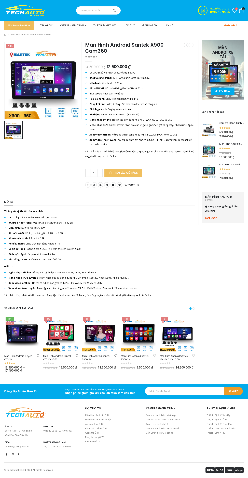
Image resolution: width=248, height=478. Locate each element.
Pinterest (106, 185)
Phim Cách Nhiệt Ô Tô (96, 428)
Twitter (94, 185)
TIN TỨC (130, 25)
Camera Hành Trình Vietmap (161, 415)
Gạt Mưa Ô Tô (92, 432)
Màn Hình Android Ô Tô (97, 415)
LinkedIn (100, 185)
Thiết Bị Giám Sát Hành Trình (222, 428)
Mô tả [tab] (8, 202)
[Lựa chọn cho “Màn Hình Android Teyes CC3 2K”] (34, 321)
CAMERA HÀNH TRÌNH (72, 25)
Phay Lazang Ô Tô (94, 437)
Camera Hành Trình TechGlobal (162, 428)
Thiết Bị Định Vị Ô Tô (217, 419)
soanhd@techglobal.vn (17, 446)
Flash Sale (230, 25)
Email (113, 185)
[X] (13, 454)
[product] (209, 129)
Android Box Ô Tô (94, 423)
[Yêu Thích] (38, 355)
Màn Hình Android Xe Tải (98, 419)
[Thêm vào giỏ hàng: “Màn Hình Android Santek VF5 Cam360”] (73, 321)
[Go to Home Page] (5, 34)
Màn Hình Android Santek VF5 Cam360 (57, 357)
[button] (190, 308)
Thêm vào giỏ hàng (125, 172)
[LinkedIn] (19, 454)
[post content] (22, 333)
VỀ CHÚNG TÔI (150, 25)
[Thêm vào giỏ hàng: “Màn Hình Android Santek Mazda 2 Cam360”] (190, 321)
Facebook (88, 185)
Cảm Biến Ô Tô (92, 441)
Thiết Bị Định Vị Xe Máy (218, 415)
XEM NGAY (211, 217)
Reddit (119, 185)
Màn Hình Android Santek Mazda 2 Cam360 (174, 357)
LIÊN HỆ (168, 25)
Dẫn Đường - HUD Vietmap (159, 432)
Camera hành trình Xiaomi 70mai (163, 419)
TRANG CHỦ (46, 25)
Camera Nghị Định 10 (157, 423)
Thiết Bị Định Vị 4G (216, 432)
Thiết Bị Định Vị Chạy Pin (219, 423)
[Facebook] (6, 454)
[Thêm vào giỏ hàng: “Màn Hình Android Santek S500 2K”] (151, 321)
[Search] (115, 10)
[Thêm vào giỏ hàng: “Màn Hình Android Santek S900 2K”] (112, 321)
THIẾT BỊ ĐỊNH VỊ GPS (105, 25)
